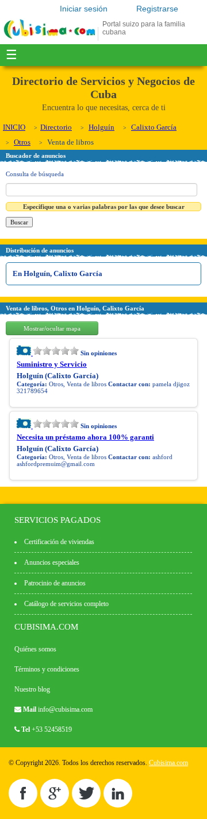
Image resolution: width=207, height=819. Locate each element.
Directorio (56, 127)
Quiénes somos (35, 649)
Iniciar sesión (84, 8)
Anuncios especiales (51, 562)
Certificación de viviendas (59, 542)
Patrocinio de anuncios (55, 583)
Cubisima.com (168, 763)
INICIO (14, 127)
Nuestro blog (32, 689)
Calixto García (154, 127)
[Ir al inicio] (49, 38)
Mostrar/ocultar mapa (52, 328)
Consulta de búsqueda (35, 173)
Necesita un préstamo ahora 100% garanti (85, 437)
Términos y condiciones (46, 669)
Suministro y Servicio (52, 364)
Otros (22, 142)
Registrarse (157, 8)
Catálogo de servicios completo (66, 604)
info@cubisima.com (65, 709)
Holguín (101, 127)
